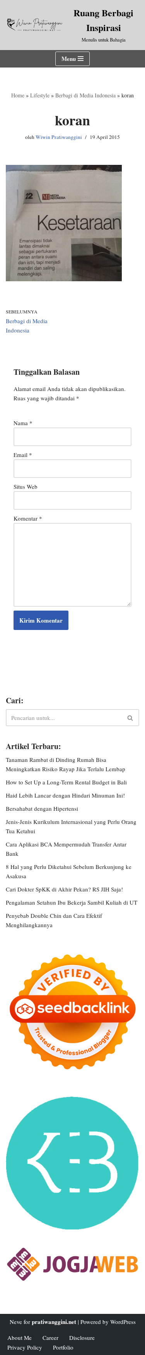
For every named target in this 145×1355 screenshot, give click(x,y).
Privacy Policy (24, 1347)
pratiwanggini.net (54, 1321)
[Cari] (130, 717)
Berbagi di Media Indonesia (85, 95)
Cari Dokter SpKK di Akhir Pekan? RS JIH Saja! (64, 889)
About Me (19, 1337)
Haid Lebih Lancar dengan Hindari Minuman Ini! (65, 795)
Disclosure (82, 1337)
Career (50, 1337)
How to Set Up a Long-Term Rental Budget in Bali (66, 782)
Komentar (28, 518)
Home (17, 95)
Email (23, 455)
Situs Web (26, 486)
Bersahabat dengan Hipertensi (42, 808)
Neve (16, 1322)
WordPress (123, 1322)
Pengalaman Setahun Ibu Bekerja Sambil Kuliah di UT (71, 902)
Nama (23, 423)
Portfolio (63, 1347)
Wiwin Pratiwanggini (59, 136)
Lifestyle (39, 95)
